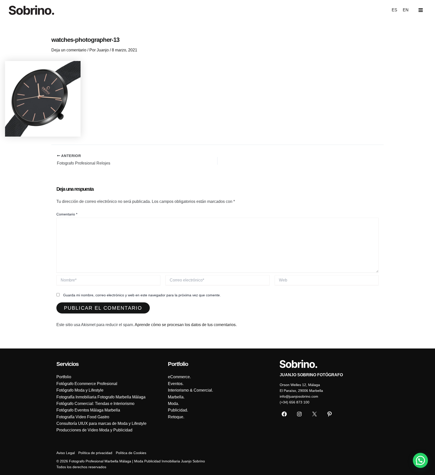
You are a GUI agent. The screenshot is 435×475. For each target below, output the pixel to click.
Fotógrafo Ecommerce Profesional (86, 384)
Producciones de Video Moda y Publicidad (94, 430)
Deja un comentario (68, 50)
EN (406, 10)
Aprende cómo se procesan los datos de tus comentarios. (186, 325)
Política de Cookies (131, 453)
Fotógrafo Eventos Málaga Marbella (88, 410)
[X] (314, 414)
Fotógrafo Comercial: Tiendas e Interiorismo (95, 403)
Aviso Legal (65, 453)
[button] (420, 460)
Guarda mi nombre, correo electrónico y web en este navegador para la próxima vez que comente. (142, 295)
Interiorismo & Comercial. (190, 390)
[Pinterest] (329, 414)
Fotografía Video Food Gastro (82, 417)
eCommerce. (179, 377)
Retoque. (176, 417)
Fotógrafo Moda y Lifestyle (79, 390)
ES (394, 10)
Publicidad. (178, 410)
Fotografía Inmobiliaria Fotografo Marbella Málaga (101, 397)
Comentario (66, 214)
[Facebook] (284, 414)
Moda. (173, 403)
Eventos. (176, 384)
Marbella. (176, 397)
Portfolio (63, 377)
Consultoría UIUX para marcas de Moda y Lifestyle (101, 423)
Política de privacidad (95, 453)
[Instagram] (299, 414)
